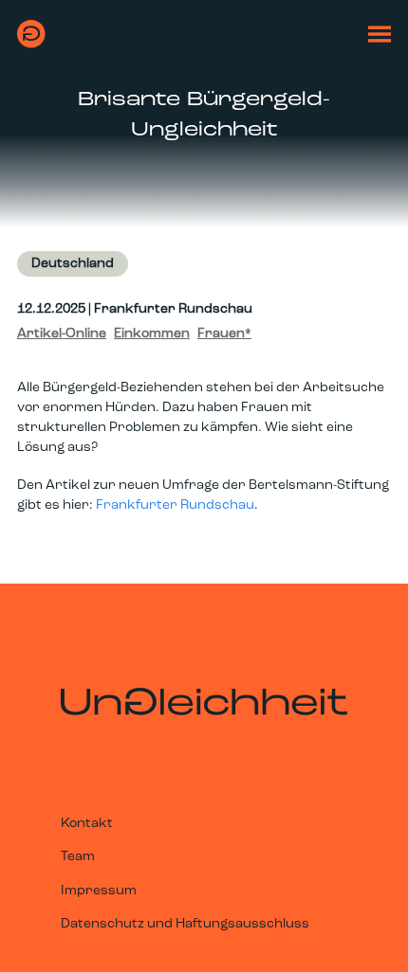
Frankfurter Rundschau (175, 505)
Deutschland (72, 264)
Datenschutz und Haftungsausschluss (185, 924)
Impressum (99, 891)
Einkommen (152, 334)
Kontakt (87, 824)
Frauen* (224, 334)
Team (78, 857)
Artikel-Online (61, 334)
